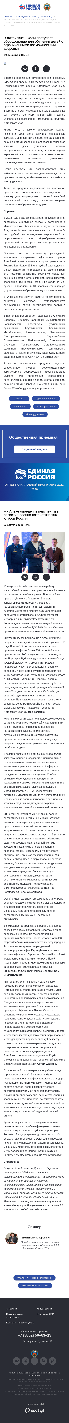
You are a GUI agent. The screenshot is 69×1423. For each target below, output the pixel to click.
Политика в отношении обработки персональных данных (34, 1391)
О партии (11, 1308)
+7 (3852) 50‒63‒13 (34, 1335)
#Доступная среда (46, 398)
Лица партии (44, 1308)
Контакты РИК (45, 1314)
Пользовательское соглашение (34, 1385)
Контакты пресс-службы (20, 1322)
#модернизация (46, 406)
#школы (19, 398)
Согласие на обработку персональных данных (34, 1394)
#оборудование (35, 414)
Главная (8, 16)
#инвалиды (20, 406)
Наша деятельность (26, 16)
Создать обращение (34, 449)
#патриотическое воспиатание (34, 1277)
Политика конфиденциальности (34, 1388)
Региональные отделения (14, 1316)
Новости (45, 16)
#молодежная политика (35, 1285)
